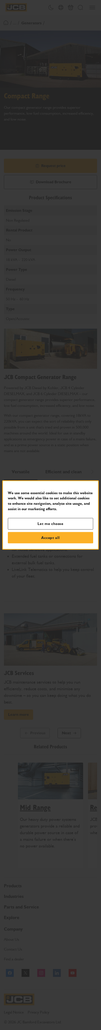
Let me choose (50, 524)
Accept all (50, 537)
